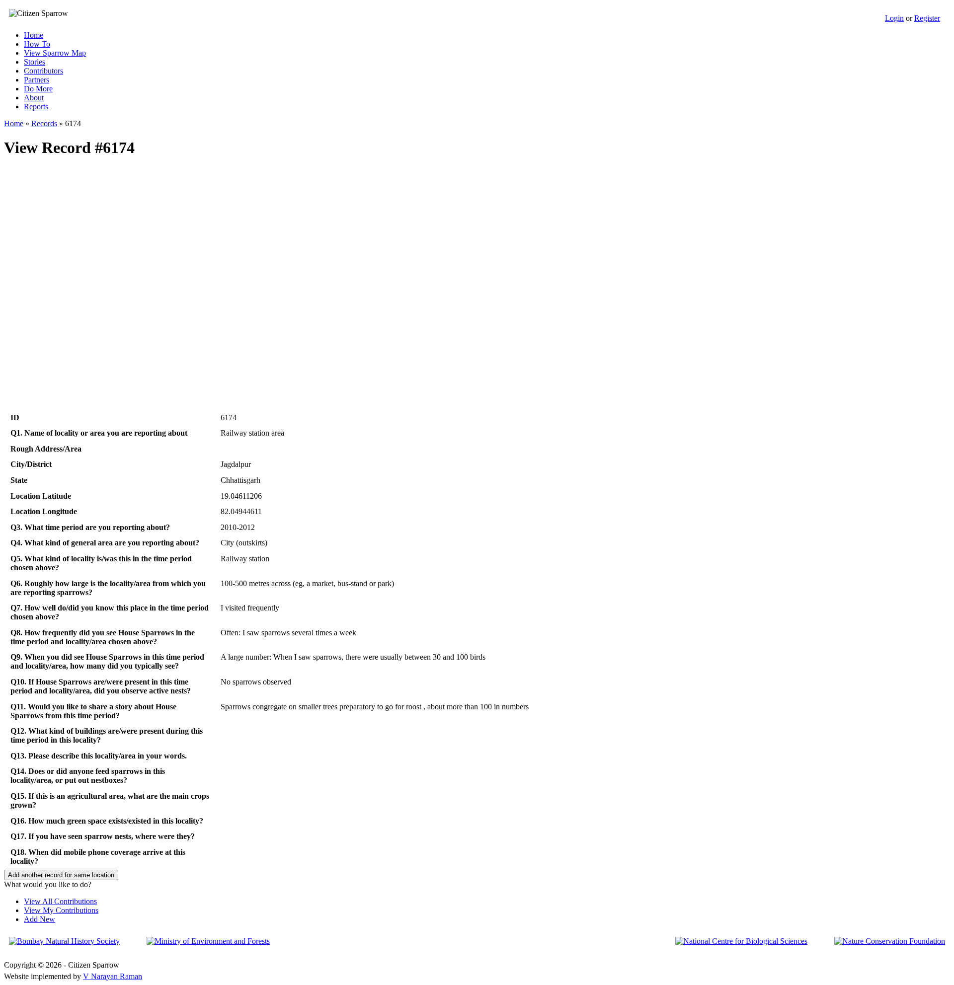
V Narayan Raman (112, 976)
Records (44, 123)
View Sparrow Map (55, 53)
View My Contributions (61, 910)
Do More (38, 88)
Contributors (43, 71)
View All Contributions (60, 901)
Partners (36, 80)
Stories (34, 62)
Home (33, 35)
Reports (36, 106)
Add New (39, 919)
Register (927, 18)
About (34, 97)
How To (37, 44)
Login (894, 18)
